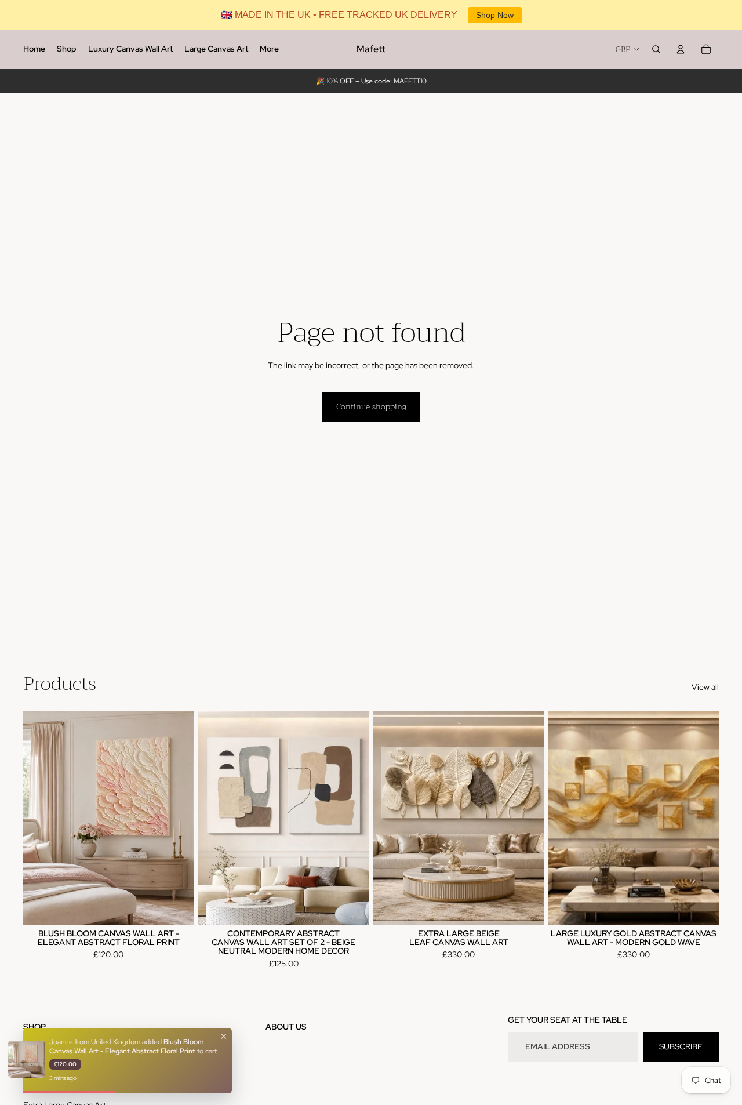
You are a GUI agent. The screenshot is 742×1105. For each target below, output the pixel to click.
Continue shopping (371, 406)
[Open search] (656, 49)
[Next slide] (176, 818)
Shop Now (495, 15)
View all (705, 687)
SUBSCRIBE (681, 1046)
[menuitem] (34, 49)
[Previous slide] (40, 818)
